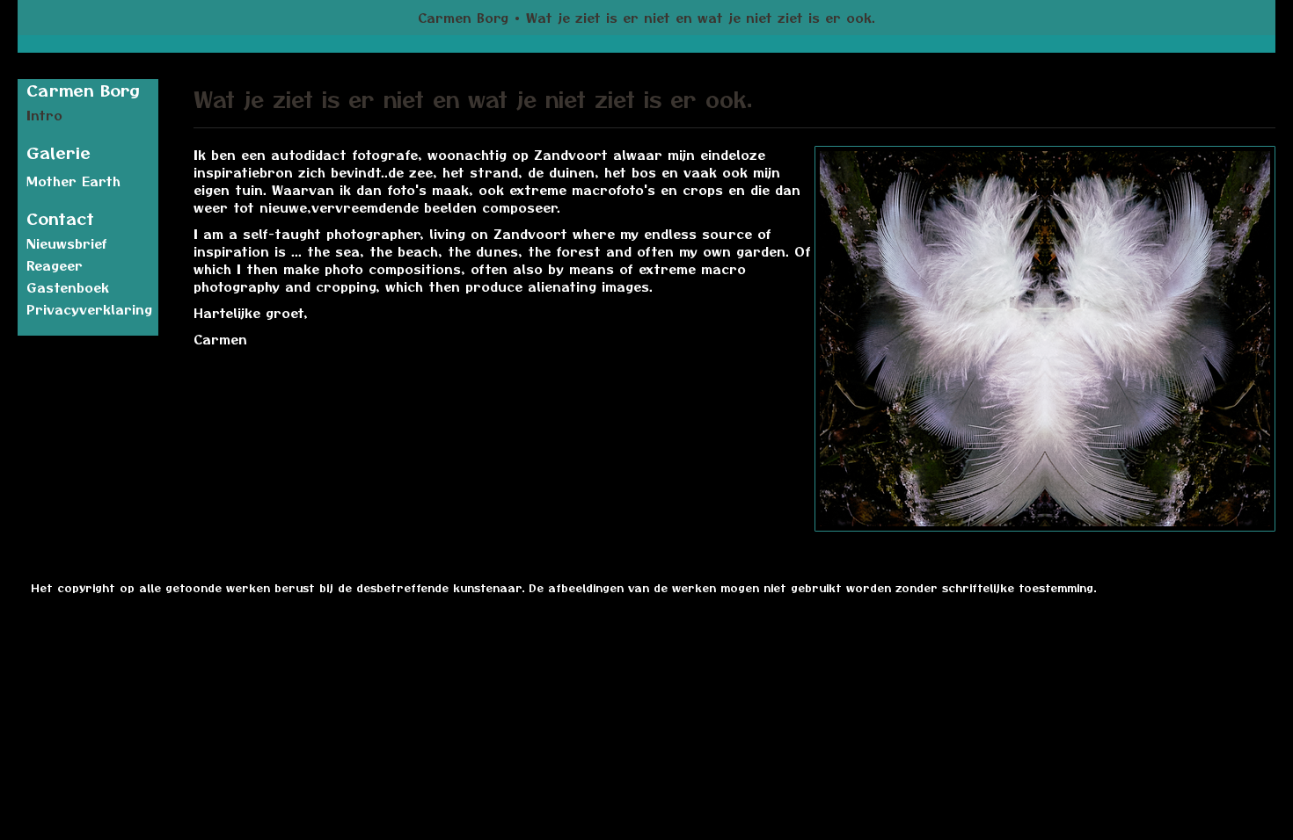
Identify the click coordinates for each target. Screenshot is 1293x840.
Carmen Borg (463, 17)
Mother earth (73, 181)
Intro (44, 115)
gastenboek (67, 287)
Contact (60, 218)
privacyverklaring (89, 309)
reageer (54, 265)
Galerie (58, 152)
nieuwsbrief (66, 243)
